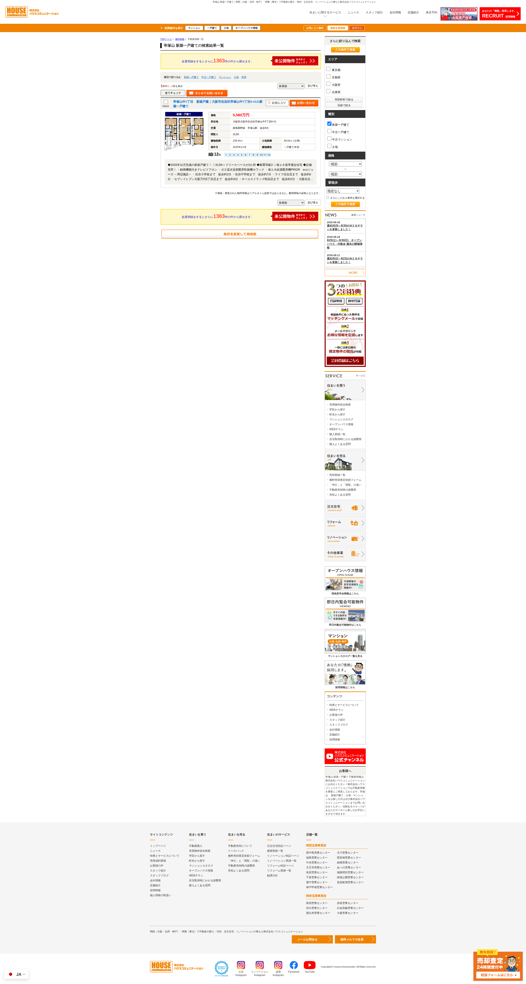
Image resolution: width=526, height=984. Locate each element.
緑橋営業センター (347, 862)
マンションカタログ (341, 419)
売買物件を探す (173, 28)
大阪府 (335, 84)
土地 (226, 28)
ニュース (353, 12)
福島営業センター (317, 857)
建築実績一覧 (275, 850)
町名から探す (337, 414)
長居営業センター (317, 872)
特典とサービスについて (344, 704)
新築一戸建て (191, 77)
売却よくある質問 (340, 494)
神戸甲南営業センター (319, 887)
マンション (194, 28)
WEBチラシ (336, 429)
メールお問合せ (307, 939)
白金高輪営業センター (350, 908)
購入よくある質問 (340, 444)
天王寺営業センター (318, 867)
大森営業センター (347, 912)
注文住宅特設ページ (279, 845)
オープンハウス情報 (246, 28)
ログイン (357, 28)
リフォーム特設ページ (280, 865)
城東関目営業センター (350, 872)
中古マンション (342, 139)
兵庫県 (335, 92)
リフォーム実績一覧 (279, 870)
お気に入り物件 (315, 28)
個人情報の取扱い (160, 895)
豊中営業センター (317, 882)
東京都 (335, 70)
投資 (243, 77)
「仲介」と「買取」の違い (345, 484)
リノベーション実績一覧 (281, 860)
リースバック (236, 850)
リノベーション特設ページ (283, 855)
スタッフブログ (338, 724)
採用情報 (334, 739)
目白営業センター (317, 908)
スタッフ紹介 (374, 12)
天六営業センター (347, 852)
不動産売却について (240, 845)
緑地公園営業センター (350, 877)
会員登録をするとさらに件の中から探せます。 (218, 60)
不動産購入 (195, 845)
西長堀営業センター (349, 857)
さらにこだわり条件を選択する (347, 197)
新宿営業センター (317, 903)
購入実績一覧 (337, 434)
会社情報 (395, 12)
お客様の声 (336, 714)
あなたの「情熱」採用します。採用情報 (499, 14)
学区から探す (337, 409)
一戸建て (212, 28)
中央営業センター (317, 862)
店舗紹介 (413, 12)
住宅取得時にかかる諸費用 (345, 439)
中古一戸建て (208, 77)
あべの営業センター (349, 867)
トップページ (158, 845)
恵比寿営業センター (318, 912)
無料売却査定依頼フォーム (345, 479)
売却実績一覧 (337, 474)
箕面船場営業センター (350, 882)
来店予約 (431, 12)
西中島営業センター (318, 852)
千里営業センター (317, 877)
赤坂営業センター (347, 903)
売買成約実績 (158, 860)
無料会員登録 (337, 28)
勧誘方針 (272, 875)
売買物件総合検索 (340, 404)
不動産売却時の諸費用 (342, 489)
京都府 (335, 77)
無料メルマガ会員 (351, 939)
